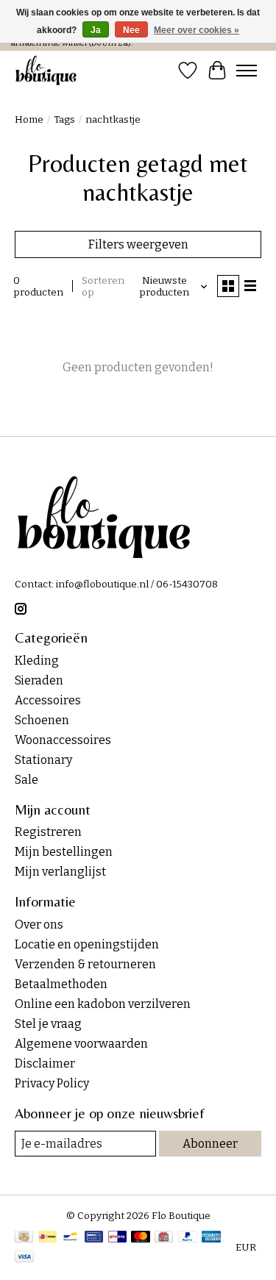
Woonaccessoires (63, 740)
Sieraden (39, 680)
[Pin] (94, 1238)
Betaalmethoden (61, 984)
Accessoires (48, 700)
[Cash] (24, 1238)
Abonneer (210, 1144)
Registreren (48, 832)
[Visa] (24, 1258)
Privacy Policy (52, 1083)
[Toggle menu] (246, 70)
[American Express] (211, 1238)
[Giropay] (117, 1238)
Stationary (43, 760)
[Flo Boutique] (46, 70)
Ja (96, 30)
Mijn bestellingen (64, 852)
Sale (26, 780)
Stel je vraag (48, 1024)
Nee (131, 30)
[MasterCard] (140, 1238)
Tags (64, 120)
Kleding (37, 661)
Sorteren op (103, 286)
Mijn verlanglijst (60, 872)
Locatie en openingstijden (87, 944)
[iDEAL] (47, 1238)
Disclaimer (45, 1063)
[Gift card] (164, 1238)
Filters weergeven (138, 244)
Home (29, 120)
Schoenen (42, 720)
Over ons (39, 925)
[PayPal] (187, 1238)
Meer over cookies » (196, 30)
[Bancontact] (70, 1238)
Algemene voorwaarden (81, 1044)
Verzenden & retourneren (85, 964)
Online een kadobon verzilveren (103, 1004)
